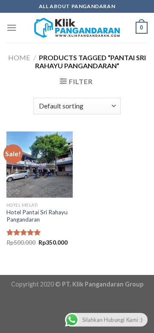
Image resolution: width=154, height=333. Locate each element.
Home (19, 57)
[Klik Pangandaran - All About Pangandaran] (77, 28)
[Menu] (11, 27)
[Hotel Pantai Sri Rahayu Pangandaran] (39, 164)
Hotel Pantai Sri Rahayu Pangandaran (37, 216)
